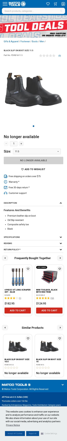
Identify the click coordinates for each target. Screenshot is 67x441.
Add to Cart (18, 310)
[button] (49, 433)
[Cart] (55, 4)
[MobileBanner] (33, 26)
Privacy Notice (13, 425)
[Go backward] (5, 258)
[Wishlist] (48, 4)
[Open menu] (5, 4)
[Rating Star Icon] (6, 298)
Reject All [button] (32, 433)
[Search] (61, 11)
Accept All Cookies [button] (15, 433)
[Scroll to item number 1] (33, 126)
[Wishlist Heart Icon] (28, 269)
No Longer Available (33, 160)
